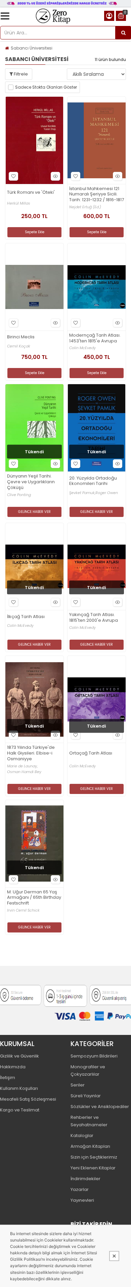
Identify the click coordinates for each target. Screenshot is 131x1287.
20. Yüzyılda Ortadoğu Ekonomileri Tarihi (93, 481)
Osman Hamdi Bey (24, 771)
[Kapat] (114, 1256)
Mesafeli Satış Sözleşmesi (28, 1099)
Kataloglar (82, 1135)
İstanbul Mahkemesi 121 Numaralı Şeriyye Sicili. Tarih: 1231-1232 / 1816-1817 (96, 194)
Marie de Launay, (22, 766)
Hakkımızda (13, 1067)
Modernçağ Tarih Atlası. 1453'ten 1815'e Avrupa (95, 338)
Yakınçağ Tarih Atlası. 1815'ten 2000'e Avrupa (93, 617)
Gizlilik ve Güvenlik (19, 1056)
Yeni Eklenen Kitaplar (93, 1168)
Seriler (78, 1085)
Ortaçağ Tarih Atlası (90, 753)
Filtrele (20, 74)
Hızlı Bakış (55, 176)
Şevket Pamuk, (82, 492)
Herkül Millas (18, 203)
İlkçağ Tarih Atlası (26, 617)
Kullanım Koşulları (19, 1088)
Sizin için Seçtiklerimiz (94, 1157)
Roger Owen (106, 492)
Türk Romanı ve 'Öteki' (31, 192)
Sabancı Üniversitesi (31, 48)
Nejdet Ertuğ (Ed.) (85, 207)
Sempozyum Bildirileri (94, 1056)
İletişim (7, 1077)
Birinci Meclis (21, 337)
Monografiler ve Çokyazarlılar (88, 1070)
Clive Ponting (19, 494)
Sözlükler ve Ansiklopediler (100, 1106)
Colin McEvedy (82, 347)
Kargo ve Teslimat (19, 1110)
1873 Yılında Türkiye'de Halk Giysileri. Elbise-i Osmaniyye (31, 753)
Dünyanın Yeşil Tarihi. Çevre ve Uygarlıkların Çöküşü (31, 482)
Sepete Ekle (34, 232)
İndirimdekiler (85, 1178)
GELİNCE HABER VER (34, 511)
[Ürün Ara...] (123, 32)
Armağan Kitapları (90, 1146)
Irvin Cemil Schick (23, 910)
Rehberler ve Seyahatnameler (89, 1121)
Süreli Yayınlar (86, 1096)
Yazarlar (80, 1189)
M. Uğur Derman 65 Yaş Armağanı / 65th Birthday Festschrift (34, 898)
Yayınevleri (82, 1200)
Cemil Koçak (18, 346)
